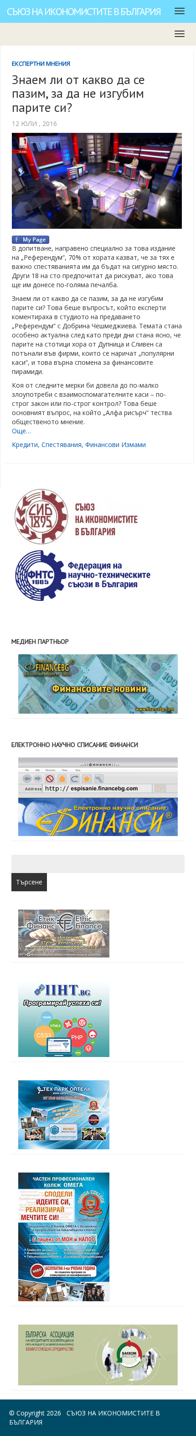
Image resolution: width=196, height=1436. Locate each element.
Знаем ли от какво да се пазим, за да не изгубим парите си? (78, 93)
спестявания (61, 444)
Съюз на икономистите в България (83, 11)
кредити (25, 444)
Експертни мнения (41, 63)
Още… (21, 430)
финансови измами (115, 444)
